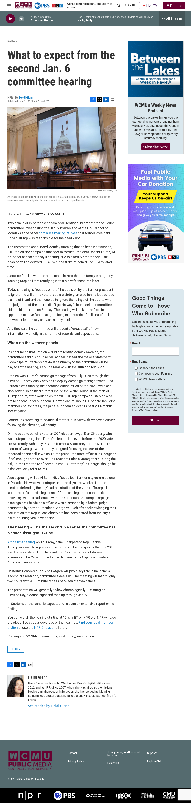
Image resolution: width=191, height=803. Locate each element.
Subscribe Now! (155, 146)
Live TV (151, 5)
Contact (72, 753)
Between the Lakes (151, 368)
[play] (10, 19)
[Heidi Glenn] (15, 686)
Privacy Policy (76, 761)
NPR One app (44, 627)
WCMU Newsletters (152, 379)
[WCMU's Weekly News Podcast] (155, 69)
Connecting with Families (155, 373)
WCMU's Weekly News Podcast (155, 108)
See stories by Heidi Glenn (48, 705)
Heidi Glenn (26, 97)
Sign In (130, 5)
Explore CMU (154, 761)
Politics (12, 41)
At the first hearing (21, 542)
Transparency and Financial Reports (123, 754)
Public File (113, 762)
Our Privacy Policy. (149, 409)
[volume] (21, 19)
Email (136, 343)
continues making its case (58, 233)
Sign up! (155, 420)
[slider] (27, 19)
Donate (176, 6)
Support (152, 753)
